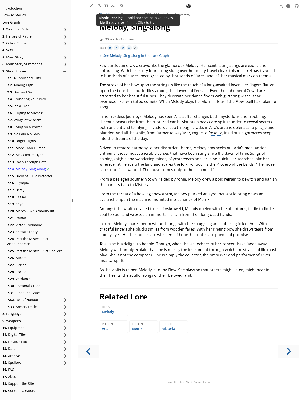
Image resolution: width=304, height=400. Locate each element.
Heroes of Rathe (17, 36)
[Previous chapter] (88, 351)
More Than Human (26, 148)
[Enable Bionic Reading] (99, 6)
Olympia (18, 183)
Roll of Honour (22, 299)
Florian (17, 265)
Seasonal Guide (23, 286)
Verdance (19, 278)
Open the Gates (24, 292)
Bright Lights (21, 141)
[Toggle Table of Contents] (80, 6)
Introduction (12, 8)
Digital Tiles (14, 334)
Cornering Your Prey (26, 99)
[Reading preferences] (106, 6)
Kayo (15, 204)
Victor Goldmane (24, 225)
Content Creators (18, 390)
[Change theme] (91, 6)
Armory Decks (22, 306)
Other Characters (18, 43)
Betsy (15, 190)
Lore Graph (11, 22)
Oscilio (16, 272)
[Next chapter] (288, 351)
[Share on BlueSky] (122, 47)
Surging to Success (25, 113)
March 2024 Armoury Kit (30, 211)
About (10, 376)
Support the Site (18, 383)
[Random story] (112, 6)
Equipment (14, 327)
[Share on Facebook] (110, 47)
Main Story (12, 57)
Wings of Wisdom (24, 120)
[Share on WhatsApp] (129, 47)
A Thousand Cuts (24, 78)
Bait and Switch (22, 92)
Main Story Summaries (22, 64)
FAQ (8, 369)
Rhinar (16, 218)
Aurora (17, 257)
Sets (7, 50)
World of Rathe (16, 29)
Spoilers (11, 362)
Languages (12, 313)
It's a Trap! (18, 106)
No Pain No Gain (23, 134)
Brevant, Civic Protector (29, 176)
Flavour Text (14, 341)
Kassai (16, 197)
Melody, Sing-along (26, 169)
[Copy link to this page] (281, 6)
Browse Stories (14, 15)
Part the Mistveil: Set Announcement (27, 241)
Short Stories (14, 71)
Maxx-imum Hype (25, 155)
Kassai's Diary (22, 232)
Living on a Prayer (24, 127)
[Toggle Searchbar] (121, 6)
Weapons (11, 320)
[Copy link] (135, 47)
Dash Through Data (27, 162)
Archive (11, 355)
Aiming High (20, 85)
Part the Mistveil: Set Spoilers (34, 251)
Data (8, 348)
